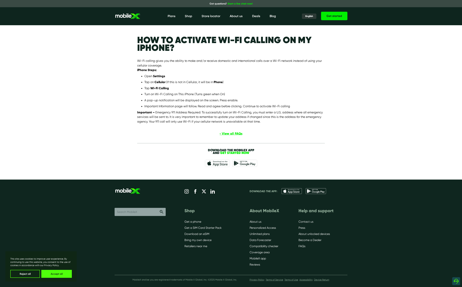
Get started (334, 16)
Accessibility (306, 279)
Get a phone (192, 221)
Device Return (321, 279)
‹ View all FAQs (231, 133)
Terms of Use (291, 279)
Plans (171, 16)
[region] (41, 266)
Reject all (25, 273)
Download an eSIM (196, 234)
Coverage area (260, 252)
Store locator (211, 16)
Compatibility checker (264, 246)
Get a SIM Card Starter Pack (203, 227)
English (307, 17)
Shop (188, 16)
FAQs (301, 246)
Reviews (255, 264)
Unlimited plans (260, 234)
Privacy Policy (51, 265)
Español (307, 22)
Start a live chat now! (240, 3)
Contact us (305, 221)
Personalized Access (263, 227)
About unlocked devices (314, 234)
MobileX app (258, 258)
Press (301, 227)
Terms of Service (274, 279)
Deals (256, 16)
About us (236, 16)
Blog (273, 16)
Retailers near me (195, 246)
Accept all (57, 273)
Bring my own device (198, 240)
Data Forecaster (260, 240)
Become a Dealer (309, 240)
